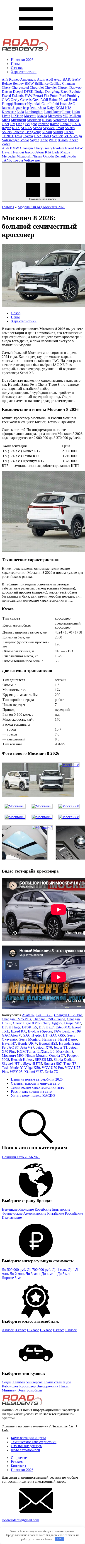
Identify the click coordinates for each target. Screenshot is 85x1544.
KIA (68, 108)
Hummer (20, 104)
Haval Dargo (67, 1039)
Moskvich (34, 120)
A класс (8, 1330)
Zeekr (73, 140)
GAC (6, 100)
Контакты (18, 1466)
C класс (33, 1330)
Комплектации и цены (28, 1438)
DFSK (29, 91)
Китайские (55, 1213)
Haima (53, 100)
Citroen (63, 87)
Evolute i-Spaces (40, 1031)
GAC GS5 (57, 1035)
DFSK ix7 (46, 1027)
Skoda (37, 128)
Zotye (6, 144)
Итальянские (12, 1217)
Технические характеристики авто (37, 1087)
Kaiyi (51, 108)
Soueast (18, 132)
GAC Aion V (11, 1035)
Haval (63, 100)
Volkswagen (10, 140)
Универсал (34, 1382)
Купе (67, 1382)
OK (59, 1539)
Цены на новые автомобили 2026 (37, 1079)
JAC (71, 104)
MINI (6, 120)
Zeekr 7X (51, 1072)
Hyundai (33, 104)
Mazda (42, 116)
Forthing (73, 95)
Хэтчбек (18, 1382)
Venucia (57, 136)
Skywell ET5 (32, 1064)
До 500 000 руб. (14, 1270)
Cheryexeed (20, 87)
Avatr (58, 79)
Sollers (7, 132)
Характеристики (23, 72)
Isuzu (64, 104)
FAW (28, 95)
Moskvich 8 (64, 1051)
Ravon (54, 124)
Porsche (43, 124)
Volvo (24, 140)
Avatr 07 (28, 1015)
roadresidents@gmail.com (20, 1520)
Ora (12, 124)
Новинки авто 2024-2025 (21, 1157)
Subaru (47, 132)
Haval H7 (9, 1043)
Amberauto (28, 79)
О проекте (19, 1458)
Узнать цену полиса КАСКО (33, 1095)
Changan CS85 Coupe (49, 1019)
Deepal (18, 91)
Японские (26, 1209)
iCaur (45, 104)
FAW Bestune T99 (67, 1031)
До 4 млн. (48, 1274)
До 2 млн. (17, 1274)
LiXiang (17, 116)
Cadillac (55, 83)
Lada (20, 112)
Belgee (7, 83)
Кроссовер (27, 1386)
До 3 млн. (33, 1274)
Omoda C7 (57, 1055)
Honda (73, 100)
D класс (46, 1330)
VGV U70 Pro (52, 1068)
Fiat (46, 95)
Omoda (73, 120)
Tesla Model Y (12, 1068)
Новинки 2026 (22, 60)
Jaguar (17, 108)
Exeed (6, 95)
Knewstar (9, 112)
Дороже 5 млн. (13, 1278)
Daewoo (75, 87)
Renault (65, 124)
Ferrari (38, 95)
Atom (41, 79)
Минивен (9, 1390)
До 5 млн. (64, 1274)
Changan (68, 83)
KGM (60, 108)
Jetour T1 (60, 1047)
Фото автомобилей (25, 1450)
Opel (5, 124)
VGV (68, 136)
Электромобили (29, 1390)
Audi (49, 79)
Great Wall (40, 100)
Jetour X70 (44, 1047)
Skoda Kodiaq (64, 1059)
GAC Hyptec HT (35, 1035)
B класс (20, 1330)
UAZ (37, 136)
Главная (8, 207)
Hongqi (7, 104)
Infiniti (54, 104)
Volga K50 (32, 1068)
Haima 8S (49, 1039)
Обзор (15, 313)
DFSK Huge (11, 1027)
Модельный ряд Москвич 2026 (41, 207)
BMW (29, 83)
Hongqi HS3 (48, 1043)
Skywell (49, 128)
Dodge (39, 91)
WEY (53, 140)
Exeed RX (18, 1031)
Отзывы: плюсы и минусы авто (35, 1083)
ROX (16, 128)
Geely (15, 100)
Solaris (70, 128)
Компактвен (53, 1382)
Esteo (64, 91)
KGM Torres (26, 1051)
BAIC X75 (44, 1015)
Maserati (30, 116)
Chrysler (51, 87)
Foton (54, 95)
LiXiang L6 (45, 1051)
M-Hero (75, 116)
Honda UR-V (27, 1043)
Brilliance (42, 83)
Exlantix (18, 95)
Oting (20, 124)
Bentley (18, 83)
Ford (62, 95)
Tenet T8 (69, 1064)
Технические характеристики (33, 1442)
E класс (58, 1330)
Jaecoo (7, 108)
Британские (61, 1209)
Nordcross (60, 120)
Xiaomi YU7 (33, 1072)
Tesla (18, 136)
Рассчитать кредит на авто (31, 1091)
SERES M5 (43, 1059)
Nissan (47, 120)
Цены (15, 64)
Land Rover (52, 112)
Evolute (74, 91)
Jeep (26, 108)
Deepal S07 (72, 1023)
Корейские (43, 1209)
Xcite (44, 140)
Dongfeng (52, 91)
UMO (46, 136)
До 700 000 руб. (39, 1270)
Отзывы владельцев (26, 1446)
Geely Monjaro (29, 1039)
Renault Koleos (22, 1059)
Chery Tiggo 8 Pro (26, 1023)
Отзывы (17, 68)
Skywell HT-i (11, 1064)
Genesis (26, 100)
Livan (6, 116)
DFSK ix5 (29, 1027)
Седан (6, 1382)
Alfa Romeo (10, 79)
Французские (12, 1213)
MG (65, 116)
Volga (77, 136)
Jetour (34, 108)
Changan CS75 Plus (16, 1019)
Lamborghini (34, 112)
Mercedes (55, 116)
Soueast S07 (53, 1064)
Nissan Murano (36, 1055)
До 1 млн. (59, 1270)
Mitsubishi (18, 120)
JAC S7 (13, 1047)
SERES (26, 128)
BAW (76, 79)
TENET (8, 136)
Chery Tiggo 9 (51, 1023)
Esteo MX (63, 1027)
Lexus (66, 112)
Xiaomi (63, 140)
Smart (60, 128)
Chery (6, 87)
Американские (34, 1213)
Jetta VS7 (27, 1047)
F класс (71, 1330)
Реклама (17, 1462)
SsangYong (32, 132)
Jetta (42, 108)
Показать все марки (42, 199)
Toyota (28, 136)
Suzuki (58, 132)
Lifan (76, 112)
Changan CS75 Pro (68, 1015)
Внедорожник (47, 1386)
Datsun (7, 91)
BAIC (67, 79)
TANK (69, 132)
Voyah (34, 140)
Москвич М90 (13, 1055)
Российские (74, 1213)
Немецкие (9, 1209)
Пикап (64, 1386)
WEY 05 (16, 1072)
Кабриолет (10, 1386)
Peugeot (31, 124)
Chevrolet (37, 87)
